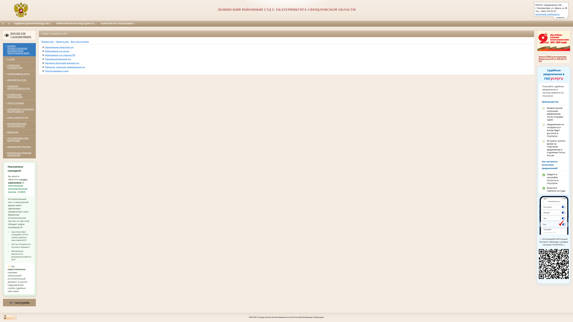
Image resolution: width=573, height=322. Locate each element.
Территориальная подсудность (75, 23)
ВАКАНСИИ (12, 132)
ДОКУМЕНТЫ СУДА (16, 80)
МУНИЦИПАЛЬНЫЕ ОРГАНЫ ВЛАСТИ (16, 125)
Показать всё (47, 41)
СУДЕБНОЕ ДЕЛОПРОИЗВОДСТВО (18, 87)
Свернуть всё (62, 41)
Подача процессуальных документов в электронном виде (18, 49)
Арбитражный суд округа (57, 51)
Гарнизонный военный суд (58, 59)
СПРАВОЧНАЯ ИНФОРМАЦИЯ (14, 95)
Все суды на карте (80, 41)
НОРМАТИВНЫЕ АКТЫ (18, 74)
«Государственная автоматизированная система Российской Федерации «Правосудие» (290, 317)
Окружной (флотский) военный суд (62, 63)
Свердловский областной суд (59, 47)
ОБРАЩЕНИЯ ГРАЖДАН (19, 147)
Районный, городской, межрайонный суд (65, 67)
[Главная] (3, 24)
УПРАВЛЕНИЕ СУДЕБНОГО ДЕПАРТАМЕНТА (20, 110)
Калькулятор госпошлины (117, 23)
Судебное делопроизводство (32, 23)
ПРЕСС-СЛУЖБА (15, 103)
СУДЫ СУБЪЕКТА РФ (17, 117)
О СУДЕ (11, 59)
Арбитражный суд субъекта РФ (60, 55)
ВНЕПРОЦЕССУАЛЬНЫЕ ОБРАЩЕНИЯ (19, 154)
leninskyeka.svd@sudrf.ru (547, 14)
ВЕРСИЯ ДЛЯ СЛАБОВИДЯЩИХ (20, 35)
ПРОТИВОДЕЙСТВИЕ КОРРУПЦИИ (18, 139)
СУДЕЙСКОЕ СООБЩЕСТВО (14, 66)
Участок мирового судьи (56, 71)
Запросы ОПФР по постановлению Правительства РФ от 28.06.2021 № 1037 (553, 59)
